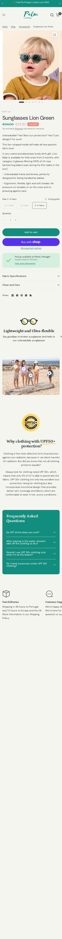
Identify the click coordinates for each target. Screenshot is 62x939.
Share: (5, 295)
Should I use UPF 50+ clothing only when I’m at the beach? (26, 553)
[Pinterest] (22, 295)
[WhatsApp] (26, 295)
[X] (17, 295)
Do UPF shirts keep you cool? (22, 532)
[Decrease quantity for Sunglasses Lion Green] (5, 220)
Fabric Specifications (14, 276)
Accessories (24, 26)
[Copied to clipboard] (30, 295)
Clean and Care (11, 285)
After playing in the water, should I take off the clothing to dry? (26, 542)
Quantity (6, 213)
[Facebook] (13, 295)
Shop (13, 26)
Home (5, 26)
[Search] (52, 15)
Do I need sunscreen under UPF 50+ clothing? (26, 564)
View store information (25, 263)
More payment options (31, 248)
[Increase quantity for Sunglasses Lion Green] (15, 220)
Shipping (19, 128)
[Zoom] (54, 34)
